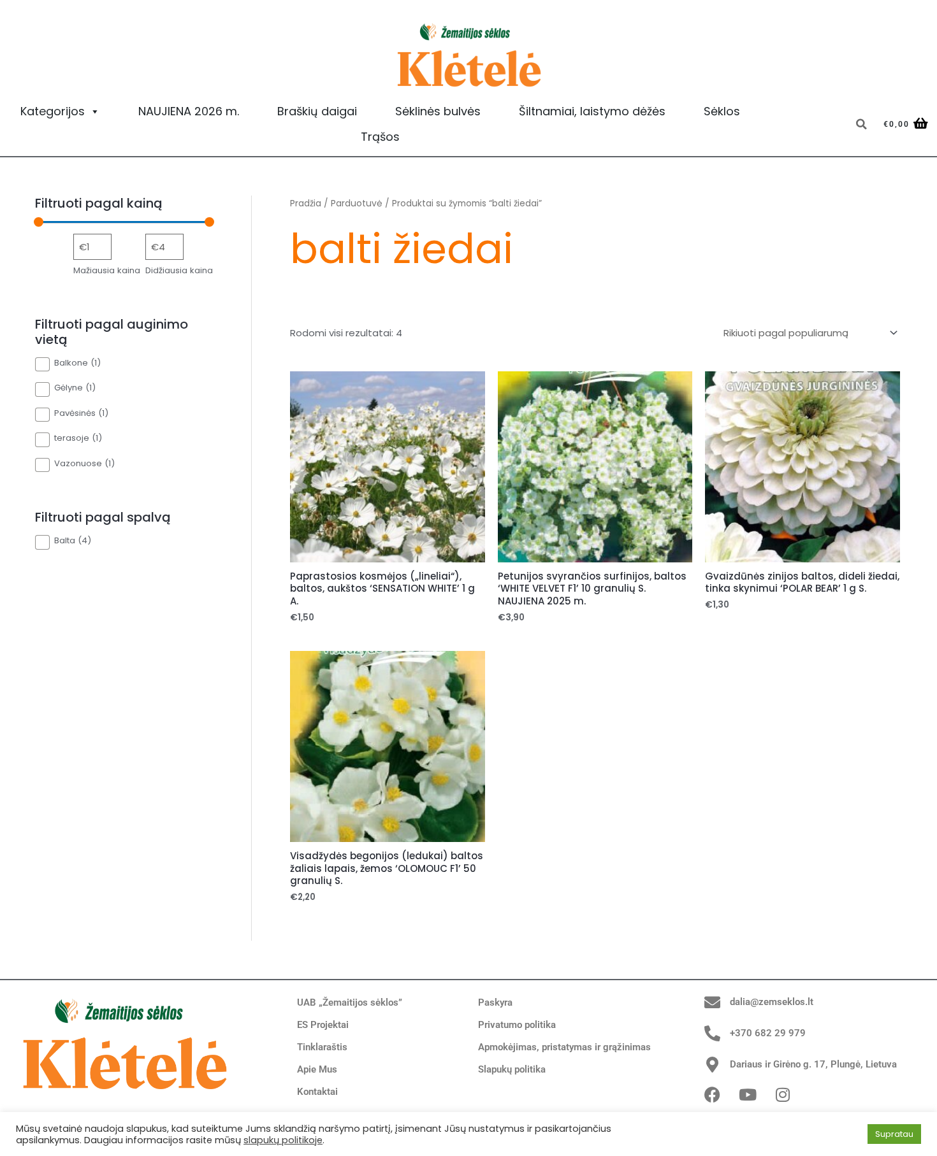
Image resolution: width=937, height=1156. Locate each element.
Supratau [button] (894, 1134)
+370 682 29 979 (768, 1033)
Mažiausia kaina (106, 270)
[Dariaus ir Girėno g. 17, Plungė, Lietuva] (712, 1065)
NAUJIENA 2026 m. (188, 111)
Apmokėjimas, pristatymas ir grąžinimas (564, 1047)
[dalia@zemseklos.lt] (712, 1002)
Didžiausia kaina (179, 270)
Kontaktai (317, 1091)
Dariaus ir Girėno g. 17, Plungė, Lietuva (813, 1064)
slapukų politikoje (283, 1140)
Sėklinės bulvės (438, 111)
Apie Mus (317, 1069)
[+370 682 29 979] (712, 1033)
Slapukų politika (512, 1069)
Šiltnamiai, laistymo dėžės (592, 111)
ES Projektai (323, 1025)
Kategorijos (52, 111)
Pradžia (305, 203)
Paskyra (495, 1002)
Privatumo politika (517, 1025)
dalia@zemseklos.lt (771, 1002)
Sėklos (722, 111)
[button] (861, 124)
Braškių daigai (317, 111)
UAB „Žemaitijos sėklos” (349, 1002)
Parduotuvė (356, 203)
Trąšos (380, 137)
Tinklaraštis (322, 1047)
